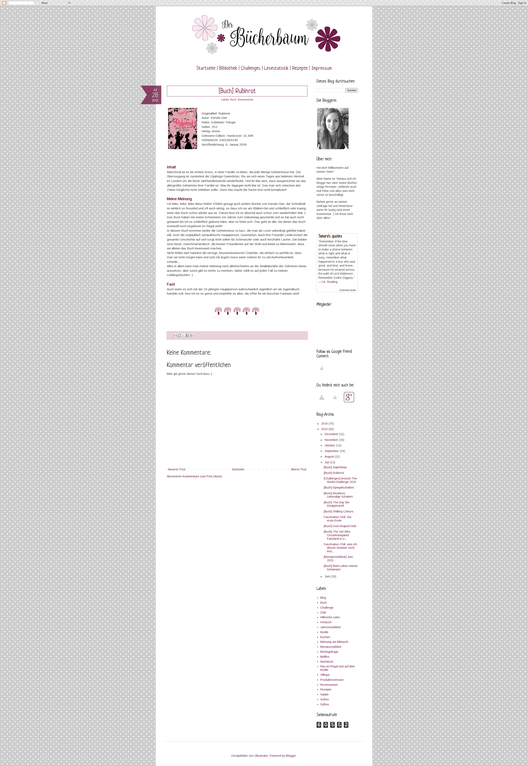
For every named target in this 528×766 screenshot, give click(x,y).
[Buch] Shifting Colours (339, 511)
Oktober (330, 445)
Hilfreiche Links (330, 617)
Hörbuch (325, 622)
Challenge (327, 607)
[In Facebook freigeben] (187, 335)
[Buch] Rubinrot (334, 472)
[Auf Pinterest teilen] (191, 335)
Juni (328, 576)
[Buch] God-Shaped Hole (340, 526)
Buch (233, 99)
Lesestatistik (276, 68)
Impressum (321, 68)
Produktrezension (332, 679)
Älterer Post (298, 469)
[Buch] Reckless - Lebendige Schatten (338, 495)
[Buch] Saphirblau (335, 467)
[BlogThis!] (179, 335)
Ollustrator (261, 755)
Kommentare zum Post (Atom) (202, 476)
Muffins (324, 656)
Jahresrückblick (330, 627)
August (330, 456)
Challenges (250, 68)
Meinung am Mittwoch (334, 641)
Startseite (206, 68)
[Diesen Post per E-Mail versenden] (175, 335)
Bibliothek (228, 68)
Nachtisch (326, 661)
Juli (327, 462)
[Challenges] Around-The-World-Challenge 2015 (341, 480)
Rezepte (300, 68)
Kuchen (325, 637)
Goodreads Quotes (347, 290)
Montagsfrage (329, 651)
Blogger (291, 755)
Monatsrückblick (330, 646)
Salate (324, 694)
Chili (323, 612)
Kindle (324, 632)
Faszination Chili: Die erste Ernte (337, 518)
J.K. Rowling (329, 281)
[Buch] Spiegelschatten (339, 487)
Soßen (324, 699)
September (332, 451)
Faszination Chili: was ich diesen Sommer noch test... (340, 548)
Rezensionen (245, 99)
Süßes (324, 704)
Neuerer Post (176, 469)
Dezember (332, 434)
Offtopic (325, 674)
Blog (323, 597)
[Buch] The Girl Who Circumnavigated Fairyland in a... (337, 535)
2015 (325, 429)
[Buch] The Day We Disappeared (336, 504)
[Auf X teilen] (183, 335)
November (332, 439)
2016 (325, 423)
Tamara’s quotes (330, 236)
